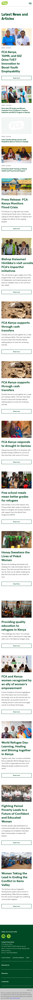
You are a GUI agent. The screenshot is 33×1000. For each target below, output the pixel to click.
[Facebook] (3, 936)
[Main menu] (30, 3)
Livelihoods (5, 981)
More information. (15, 998)
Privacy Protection (5, 957)
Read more (16, 78)
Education (4, 973)
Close (28, 990)
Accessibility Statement (18, 957)
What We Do (5, 965)
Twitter (27, 957)
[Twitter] (9, 936)
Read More (16, 584)
